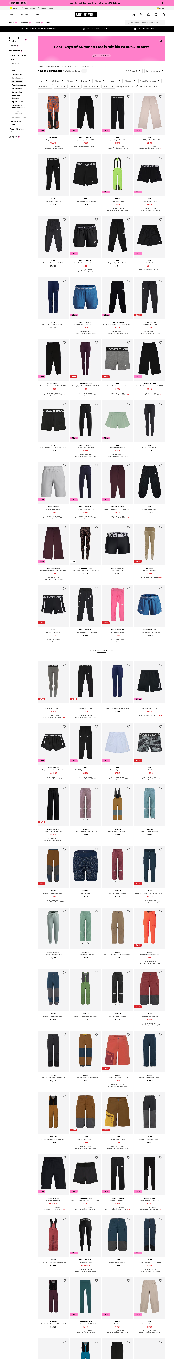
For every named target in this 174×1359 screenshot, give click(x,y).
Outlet (15, 8)
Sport (76, 66)
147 (97, 66)
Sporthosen (87, 66)
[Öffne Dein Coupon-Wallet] (133, 14)
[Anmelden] (140, 14)
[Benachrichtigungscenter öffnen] (148, 14)
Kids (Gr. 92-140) (64, 66)
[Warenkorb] (163, 14)
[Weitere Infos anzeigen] (53, 151)
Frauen (12, 14)
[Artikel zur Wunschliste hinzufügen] (64, 96)
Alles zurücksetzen (148, 86)
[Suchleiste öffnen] (127, 22)
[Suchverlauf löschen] (163, 23)
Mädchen (50, 66)
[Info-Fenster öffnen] (163, 3)
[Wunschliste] (156, 14)
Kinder (35, 14)
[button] (134, 71)
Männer (24, 14)
